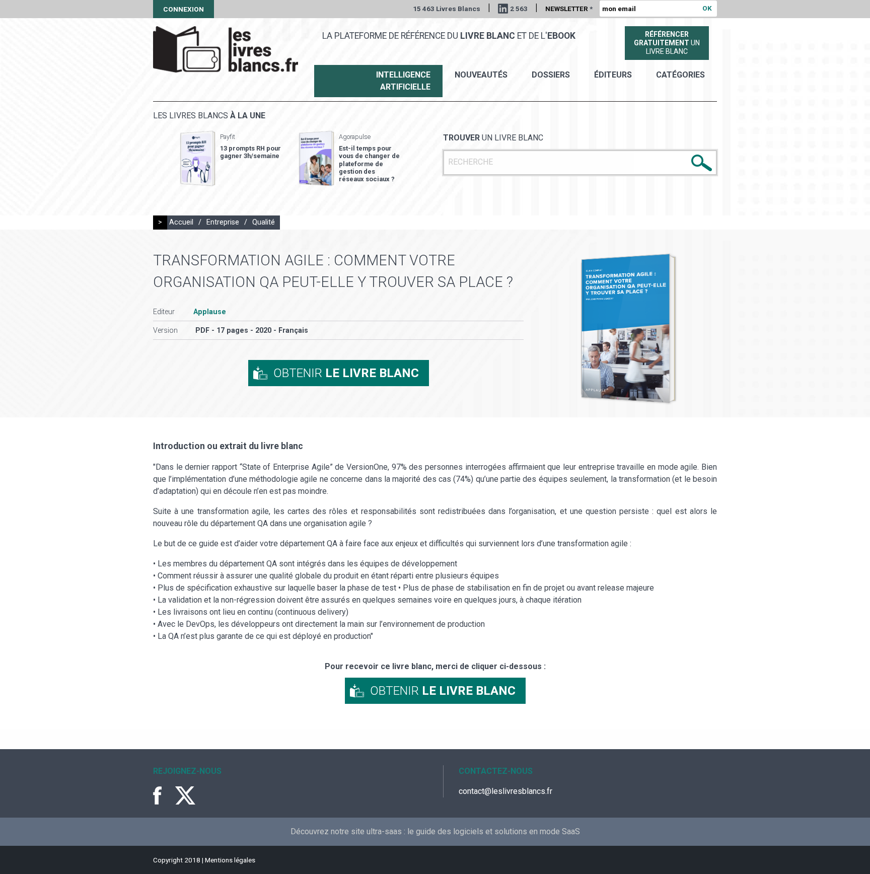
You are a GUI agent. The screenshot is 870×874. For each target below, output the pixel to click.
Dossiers (551, 75)
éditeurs (613, 75)
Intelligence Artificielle (403, 81)
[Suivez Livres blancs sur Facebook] (163, 795)
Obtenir (346, 373)
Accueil (181, 222)
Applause (209, 312)
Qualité (263, 222)
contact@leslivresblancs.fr (505, 791)
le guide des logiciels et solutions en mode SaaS (493, 831)
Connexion (183, 9)
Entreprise (222, 222)
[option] (230, 158)
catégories (680, 75)
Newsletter (569, 9)
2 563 (519, 9)
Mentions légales (230, 860)
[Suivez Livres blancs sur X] (185, 795)
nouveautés (481, 75)
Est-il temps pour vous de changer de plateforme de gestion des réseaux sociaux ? (369, 163)
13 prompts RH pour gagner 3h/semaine (250, 152)
